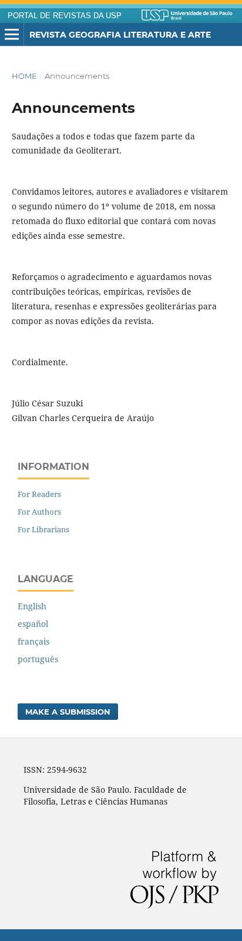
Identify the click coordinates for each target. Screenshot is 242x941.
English (32, 606)
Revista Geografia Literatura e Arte (120, 34)
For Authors (39, 511)
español (33, 623)
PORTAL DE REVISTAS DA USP (65, 16)
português (38, 659)
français (33, 641)
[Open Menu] (11, 34)
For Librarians (43, 529)
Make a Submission (67, 711)
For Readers (39, 494)
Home (24, 76)
